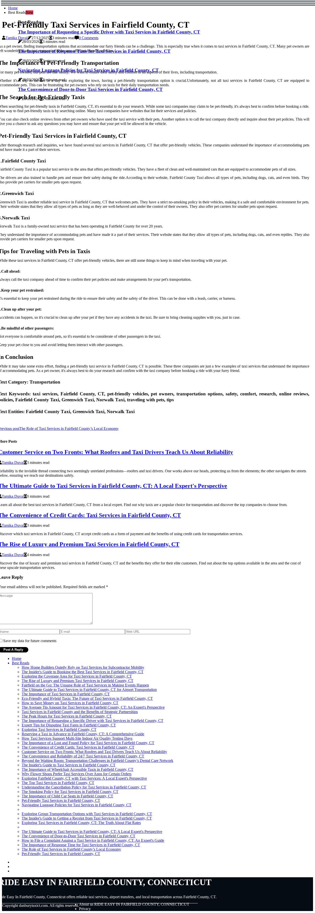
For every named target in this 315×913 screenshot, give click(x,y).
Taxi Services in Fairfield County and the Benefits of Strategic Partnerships (80, 712)
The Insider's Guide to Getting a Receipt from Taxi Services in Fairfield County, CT (87, 818)
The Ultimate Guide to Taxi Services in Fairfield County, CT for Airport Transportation (89, 689)
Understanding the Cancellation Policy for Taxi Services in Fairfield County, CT (84, 787)
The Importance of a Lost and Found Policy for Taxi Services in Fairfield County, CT (88, 743)
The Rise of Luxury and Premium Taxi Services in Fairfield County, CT (77, 681)
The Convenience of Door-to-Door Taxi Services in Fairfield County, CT (78, 836)
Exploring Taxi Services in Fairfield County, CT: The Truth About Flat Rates (81, 823)
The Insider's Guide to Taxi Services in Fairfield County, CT (68, 765)
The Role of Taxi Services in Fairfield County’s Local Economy (71, 849)
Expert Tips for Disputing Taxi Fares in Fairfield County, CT (69, 725)
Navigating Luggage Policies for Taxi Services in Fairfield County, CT (76, 805)
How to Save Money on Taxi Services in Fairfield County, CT (70, 703)
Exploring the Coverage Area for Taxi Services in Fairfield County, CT (77, 676)
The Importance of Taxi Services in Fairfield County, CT (66, 694)
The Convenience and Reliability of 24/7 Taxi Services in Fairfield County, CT (83, 756)
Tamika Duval (16, 38)
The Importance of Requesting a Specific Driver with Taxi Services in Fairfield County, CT (109, 32)
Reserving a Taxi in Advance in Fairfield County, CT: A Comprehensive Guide (83, 734)
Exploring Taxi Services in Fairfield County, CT (59, 729)
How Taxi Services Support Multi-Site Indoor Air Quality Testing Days (77, 738)
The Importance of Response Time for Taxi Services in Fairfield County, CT (81, 845)
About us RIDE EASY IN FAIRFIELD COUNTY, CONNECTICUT (134, 904)
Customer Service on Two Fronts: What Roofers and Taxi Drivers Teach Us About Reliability (94, 752)
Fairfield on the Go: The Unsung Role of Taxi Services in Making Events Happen (85, 685)
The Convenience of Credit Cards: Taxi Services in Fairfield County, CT (78, 747)
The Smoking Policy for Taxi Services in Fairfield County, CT (70, 792)
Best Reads (20, 663)
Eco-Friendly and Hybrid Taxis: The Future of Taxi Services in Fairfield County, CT (87, 698)
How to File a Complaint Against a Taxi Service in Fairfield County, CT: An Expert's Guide (93, 840)
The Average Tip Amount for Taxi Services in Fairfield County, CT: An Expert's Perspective (93, 707)
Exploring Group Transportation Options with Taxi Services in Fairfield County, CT (87, 814)
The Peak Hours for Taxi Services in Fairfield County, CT (67, 716)
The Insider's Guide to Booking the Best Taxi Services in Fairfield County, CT (82, 672)
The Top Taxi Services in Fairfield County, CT (58, 783)
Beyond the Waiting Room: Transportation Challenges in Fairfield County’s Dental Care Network (97, 760)
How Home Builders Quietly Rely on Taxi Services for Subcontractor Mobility (83, 667)
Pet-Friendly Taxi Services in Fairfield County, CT (61, 800)
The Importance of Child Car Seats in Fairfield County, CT (67, 796)
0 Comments (88, 38)
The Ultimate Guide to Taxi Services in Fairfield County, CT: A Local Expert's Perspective (92, 831)
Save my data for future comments (29, 641)
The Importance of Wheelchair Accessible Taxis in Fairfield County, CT (77, 769)
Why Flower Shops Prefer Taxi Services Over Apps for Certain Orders (76, 774)
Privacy (85, 909)
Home (13, 8)
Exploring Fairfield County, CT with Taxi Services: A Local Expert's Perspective (84, 778)
